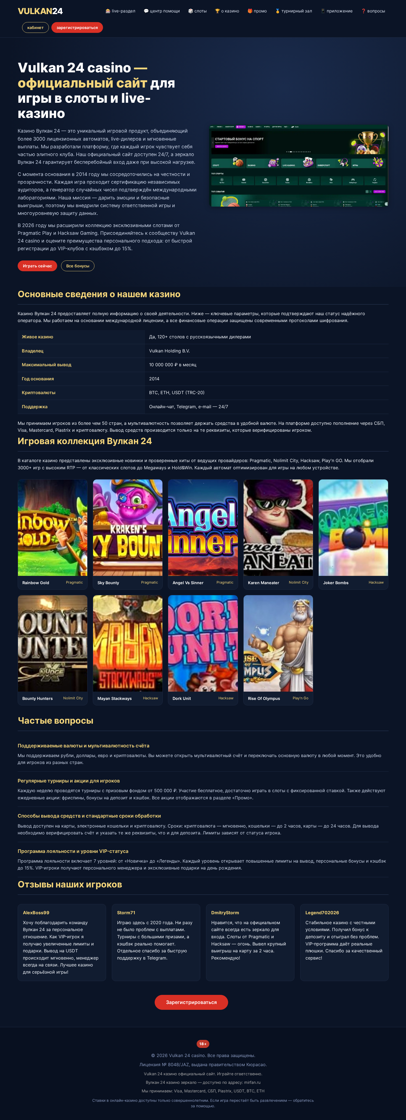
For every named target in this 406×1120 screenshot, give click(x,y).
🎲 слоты (197, 11)
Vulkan (40, 11)
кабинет (35, 27)
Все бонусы (77, 265)
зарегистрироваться (77, 27)
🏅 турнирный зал (293, 11)
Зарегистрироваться (191, 1002)
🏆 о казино (227, 11)
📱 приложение (336, 11)
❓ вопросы (373, 11)
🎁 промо (257, 11)
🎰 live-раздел (120, 11)
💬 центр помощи (162, 11)
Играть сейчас (37, 265)
